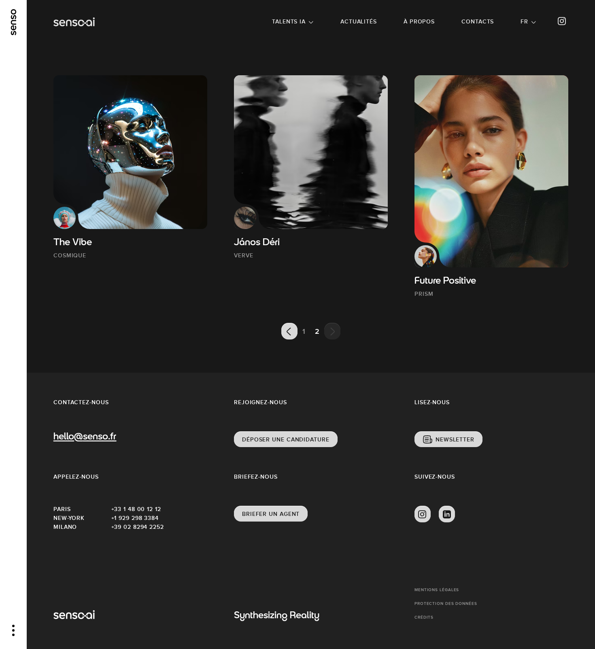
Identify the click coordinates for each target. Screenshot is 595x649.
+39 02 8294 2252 (137, 527)
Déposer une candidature (285, 439)
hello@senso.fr (84, 437)
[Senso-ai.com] (74, 21)
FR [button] (524, 21)
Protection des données (445, 603)
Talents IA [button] (289, 21)
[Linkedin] (447, 514)
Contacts (477, 21)
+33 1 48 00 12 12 (136, 509)
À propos (419, 21)
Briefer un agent (271, 514)
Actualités (358, 21)
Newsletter (455, 439)
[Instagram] (562, 21)
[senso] (14, 22)
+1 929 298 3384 (135, 518)
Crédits (424, 617)
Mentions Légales (436, 589)
